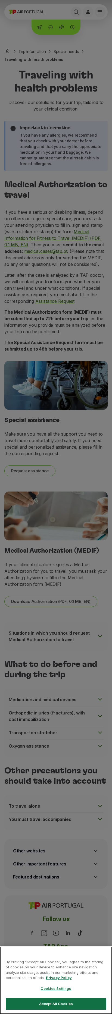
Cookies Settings (56, 988)
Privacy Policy (59, 977)
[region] (56, 980)
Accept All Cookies (56, 1004)
